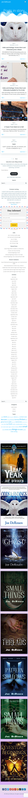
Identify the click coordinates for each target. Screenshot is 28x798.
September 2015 (14, 338)
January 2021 (14, 301)
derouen (4, 419)
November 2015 (14, 334)
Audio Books (14, 407)
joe (10, 422)
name (5, 424)
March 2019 (14, 304)
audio (2, 417)
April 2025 (14, 285)
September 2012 (14, 393)
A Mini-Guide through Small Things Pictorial (16, 267)
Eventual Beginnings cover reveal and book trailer (14, 256)
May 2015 (14, 346)
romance (13, 426)
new (7, 424)
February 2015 (14, 352)
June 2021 (14, 298)
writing (15, 431)
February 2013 (14, 385)
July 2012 (14, 397)
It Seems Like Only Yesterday (14, 250)
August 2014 (14, 360)
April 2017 (14, 320)
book (5, 417)
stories (6, 429)
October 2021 (14, 295)
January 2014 (14, 370)
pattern (21, 424)
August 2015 (14, 340)
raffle (2, 426)
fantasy (17, 419)
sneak (3, 429)
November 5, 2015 (14, 85)
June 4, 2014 (14, 141)
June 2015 (14, 344)
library (13, 422)
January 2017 (14, 322)
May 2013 (14, 380)
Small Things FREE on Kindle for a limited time (14, 248)
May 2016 (14, 328)
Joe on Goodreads (14, 241)
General (14, 411)
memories (18, 422)
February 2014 (14, 368)
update (24, 429)
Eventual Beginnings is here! (14, 252)
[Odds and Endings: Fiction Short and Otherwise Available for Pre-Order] (14, 72)
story (10, 429)
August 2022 (14, 289)
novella (13, 424)
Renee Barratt (7, 265)
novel (10, 424)
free (26, 419)
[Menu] (25, 2)
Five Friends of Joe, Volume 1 (18, 265)
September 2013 (14, 376)
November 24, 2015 (14, 45)
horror (7, 422)
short (20, 427)
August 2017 (14, 318)
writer (12, 431)
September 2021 (14, 297)
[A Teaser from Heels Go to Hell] (14, 111)
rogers (9, 426)
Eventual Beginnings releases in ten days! (14, 254)
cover (25, 417)
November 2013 (14, 372)
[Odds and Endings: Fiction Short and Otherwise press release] (14, 31)
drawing (8, 419)
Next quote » (14, 204)
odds (16, 424)
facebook (12, 419)
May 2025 (14, 283)
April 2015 (14, 348)
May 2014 (14, 366)
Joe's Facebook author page (14, 235)
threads (20, 429)
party (18, 424)
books (8, 417)
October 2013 (14, 374)
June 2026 (14, 277)
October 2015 (14, 336)
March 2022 (14, 293)
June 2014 (14, 364)
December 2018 (14, 308)
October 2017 (14, 316)
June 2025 (14, 281)
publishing (24, 424)
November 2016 (14, 324)
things (14, 429)
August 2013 (14, 378)
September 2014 (14, 358)
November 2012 (14, 391)
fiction (22, 419)
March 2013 (14, 383)
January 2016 (14, 332)
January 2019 (14, 306)
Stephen (4, 267)
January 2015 (14, 354)
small (25, 426)
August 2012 (14, 395)
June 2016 (14, 326)
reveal (4, 426)
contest (22, 417)
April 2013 (14, 382)
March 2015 (14, 350)
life (14, 422)
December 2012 (14, 389)
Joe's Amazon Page (14, 243)
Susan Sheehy (4, 262)
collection (16, 417)
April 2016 (14, 330)
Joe (14, 43)
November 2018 (14, 310)
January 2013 (14, 387)
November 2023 (14, 287)
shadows (17, 426)
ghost (2, 422)
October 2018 (14, 312)
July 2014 (14, 362)
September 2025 (14, 279)
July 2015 (14, 342)
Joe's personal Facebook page (14, 237)
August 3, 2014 (14, 124)
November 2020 (14, 302)
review (7, 426)
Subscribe (14, 173)
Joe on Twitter (14, 239)
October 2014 (14, 356)
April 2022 (14, 291)
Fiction (14, 409)
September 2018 (14, 314)
